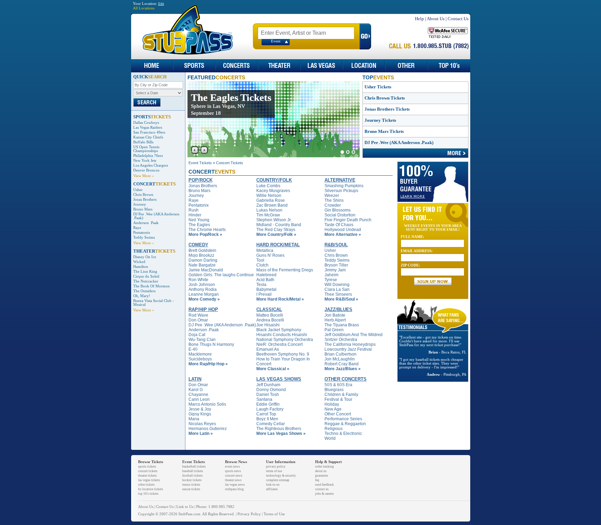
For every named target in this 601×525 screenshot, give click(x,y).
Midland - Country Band (278, 224)
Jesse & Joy (200, 409)
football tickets (192, 475)
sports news (233, 471)
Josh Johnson (202, 284)
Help (419, 18)
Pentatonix (141, 232)
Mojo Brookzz (201, 255)
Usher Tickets (377, 86)
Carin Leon (199, 399)
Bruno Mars (142, 209)
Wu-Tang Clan (202, 339)
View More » (143, 176)
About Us (435, 18)
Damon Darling (203, 260)
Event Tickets (200, 163)
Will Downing (337, 284)
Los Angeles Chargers (150, 165)
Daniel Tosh (267, 394)
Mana (194, 418)
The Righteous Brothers (278, 428)
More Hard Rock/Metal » (280, 299)
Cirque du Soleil (146, 276)
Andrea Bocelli (270, 320)
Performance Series (343, 418)
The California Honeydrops (350, 344)
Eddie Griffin (268, 404)
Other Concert (337, 414)
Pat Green (334, 329)
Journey (139, 204)
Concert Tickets (229, 163)
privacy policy (276, 466)
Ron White (198, 279)
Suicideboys (200, 359)
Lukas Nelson (269, 210)
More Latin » (201, 433)
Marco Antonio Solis (207, 404)
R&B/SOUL (336, 244)
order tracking (324, 466)
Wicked (139, 262)
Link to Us (184, 507)
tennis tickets (191, 484)
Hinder (195, 215)
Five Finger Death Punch (347, 219)
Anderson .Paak (146, 223)
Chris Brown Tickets (384, 98)
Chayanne (198, 394)
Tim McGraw (268, 215)
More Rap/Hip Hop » (208, 363)
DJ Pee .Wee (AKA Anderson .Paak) (398, 142)
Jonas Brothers (145, 199)
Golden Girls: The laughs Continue (221, 274)
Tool (260, 260)
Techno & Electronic (343, 433)
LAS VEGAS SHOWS (278, 379)
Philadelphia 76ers (148, 156)
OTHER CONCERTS (345, 379)
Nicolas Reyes (202, 423)
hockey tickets (192, 480)
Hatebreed (266, 274)
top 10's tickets (148, 493)
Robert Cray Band (341, 363)
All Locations (143, 8)
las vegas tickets (149, 480)
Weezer (331, 195)
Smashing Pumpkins (343, 185)
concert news (233, 475)
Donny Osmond (271, 389)
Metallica (264, 250)
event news (232, 466)
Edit (161, 4)
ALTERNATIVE (339, 180)
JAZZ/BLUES (338, 309)
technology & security (281, 475)
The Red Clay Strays (275, 229)
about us (321, 471)
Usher (138, 190)
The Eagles (199, 224)
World (330, 438)
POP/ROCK (201, 180)
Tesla (261, 284)
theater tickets (147, 475)
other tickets (146, 484)
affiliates (272, 489)
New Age (333, 409)
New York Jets (144, 160)
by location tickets (150, 489)
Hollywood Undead (342, 229)
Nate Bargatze (202, 265)
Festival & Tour (338, 399)
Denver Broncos (146, 170)
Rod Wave (198, 315)
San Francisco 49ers (149, 132)
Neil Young (199, 219)
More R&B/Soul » (341, 299)
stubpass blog (234, 489)
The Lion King (145, 271)
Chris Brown (143, 195)
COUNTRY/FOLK (274, 180)
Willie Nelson (268, 195)
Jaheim (331, 274)
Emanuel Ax (267, 349)
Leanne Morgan (204, 294)
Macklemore (200, 354)
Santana (264, 399)
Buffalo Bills (143, 142)
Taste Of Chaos (338, 224)
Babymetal (266, 289)
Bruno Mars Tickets (384, 131)
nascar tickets (191, 489)
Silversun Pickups (341, 190)
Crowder (332, 205)
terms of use (274, 471)
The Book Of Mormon (151, 286)
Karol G (196, 389)
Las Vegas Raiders (147, 127)
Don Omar (198, 320)
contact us (322, 489)
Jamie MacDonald (206, 270)
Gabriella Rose (270, 200)
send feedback (324, 484)
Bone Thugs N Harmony (211, 344)
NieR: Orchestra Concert (279, 344)
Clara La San (337, 289)
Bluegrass (334, 389)
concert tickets (148, 471)
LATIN (195, 379)
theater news (233, 480)
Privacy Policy (249, 514)
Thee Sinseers (338, 294)
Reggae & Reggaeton (345, 423)
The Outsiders (144, 291)
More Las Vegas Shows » (281, 433)
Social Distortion (339, 215)
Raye (137, 228)
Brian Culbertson (340, 354)
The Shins (334, 200)
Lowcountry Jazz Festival (348, 349)
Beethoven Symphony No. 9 (282, 354)
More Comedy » (204, 299)
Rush (194, 210)
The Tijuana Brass (341, 325)
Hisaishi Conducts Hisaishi (281, 334)
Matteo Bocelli (269, 315)
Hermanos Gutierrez (208, 428)
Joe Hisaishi (268, 325)
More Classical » (272, 368)
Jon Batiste (334, 315)
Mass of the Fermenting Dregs (284, 270)
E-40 (193, 349)
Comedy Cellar (270, 423)
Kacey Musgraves (273, 190)
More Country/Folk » (276, 234)
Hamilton (140, 267)
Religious (333, 428)
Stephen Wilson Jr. (273, 219)
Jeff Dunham (268, 384)
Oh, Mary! (141, 296)
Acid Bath (265, 279)
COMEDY (198, 244)
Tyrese (330, 279)
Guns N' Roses (270, 255)
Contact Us (458, 18)
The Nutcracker (145, 281)
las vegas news (235, 484)
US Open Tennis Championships (146, 149)
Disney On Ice (144, 257)
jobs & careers (324, 493)
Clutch (262, 265)
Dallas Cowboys (146, 123)
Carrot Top (266, 414)
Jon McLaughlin (339, 359)
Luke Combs (268, 185)
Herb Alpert (335, 320)
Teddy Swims (144, 237)
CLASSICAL (269, 309)
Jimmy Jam (335, 270)
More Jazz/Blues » (342, 368)
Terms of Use (274, 514)
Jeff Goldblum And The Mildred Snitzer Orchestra (353, 337)
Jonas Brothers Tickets (387, 109)
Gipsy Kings (200, 414)
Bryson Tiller (336, 265)
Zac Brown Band (272, 205)
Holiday (331, 404)
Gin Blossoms (337, 210)
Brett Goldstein (202, 250)
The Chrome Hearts (207, 229)
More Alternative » (342, 234)
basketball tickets (194, 466)
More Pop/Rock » (205, 234)
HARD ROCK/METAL (278, 244)
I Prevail (264, 294)
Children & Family (341, 394)
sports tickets (147, 466)
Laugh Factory (269, 409)
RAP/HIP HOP (203, 309)
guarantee (321, 475)
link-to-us (273, 484)
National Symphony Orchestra (284, 339)
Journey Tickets (380, 120)
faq (317, 480)
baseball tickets (192, 471)
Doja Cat (197, 334)
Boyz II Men (267, 418)
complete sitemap (277, 480)
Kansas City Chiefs (148, 137)
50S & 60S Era (338, 384)
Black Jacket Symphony (278, 329)
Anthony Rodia (203, 289)
